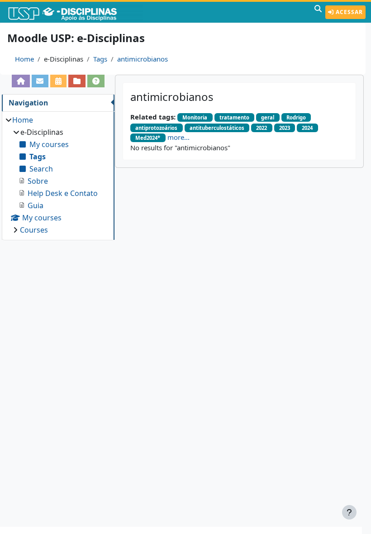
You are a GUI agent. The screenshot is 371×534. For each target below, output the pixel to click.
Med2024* (147, 137)
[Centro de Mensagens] (40, 81)
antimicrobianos (142, 58)
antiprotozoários (156, 127)
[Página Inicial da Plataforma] (21, 81)
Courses (34, 230)
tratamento (234, 117)
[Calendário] (58, 81)
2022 (261, 127)
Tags (100, 58)
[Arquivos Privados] (77, 81)
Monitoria (194, 117)
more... (178, 137)
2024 (307, 127)
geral (267, 117)
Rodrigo (296, 117)
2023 (284, 127)
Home (24, 58)
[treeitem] (57, 174)
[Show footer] (349, 512)
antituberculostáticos (217, 127)
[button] (318, 12)
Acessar (348, 12)
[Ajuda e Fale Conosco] (96, 81)
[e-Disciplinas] (76, 12)
